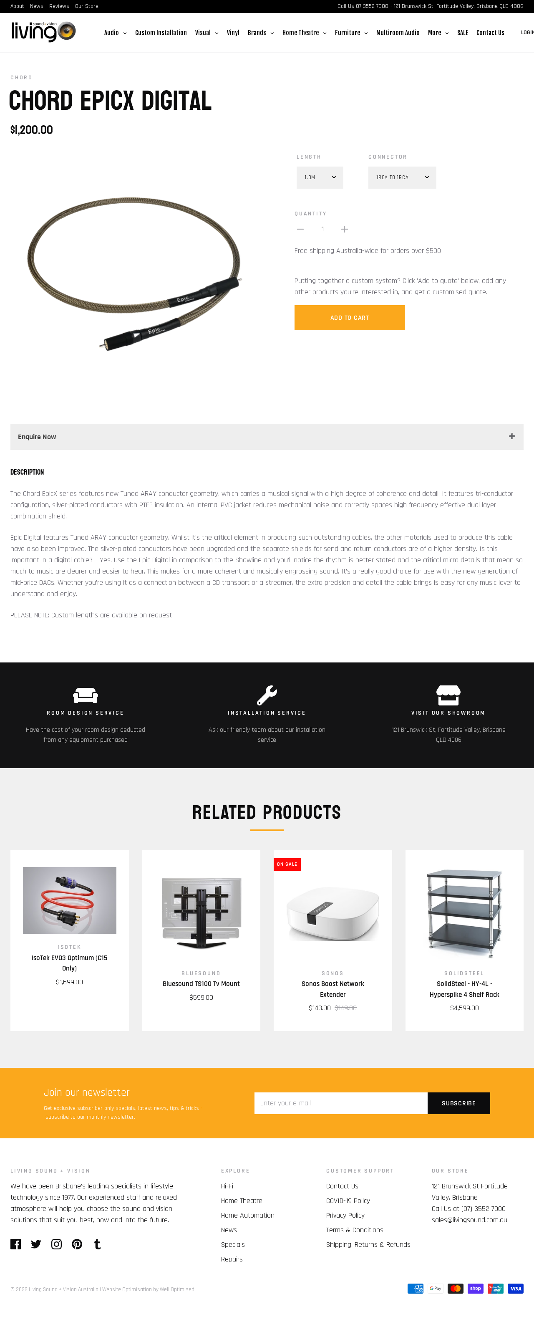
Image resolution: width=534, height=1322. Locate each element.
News (36, 6)
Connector (388, 157)
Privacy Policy (345, 1215)
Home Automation (248, 1215)
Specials (233, 1244)
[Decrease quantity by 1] (300, 229)
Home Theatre (241, 1201)
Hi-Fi (227, 1186)
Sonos (333, 973)
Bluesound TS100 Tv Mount (201, 983)
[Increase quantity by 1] (344, 229)
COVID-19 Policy (348, 1201)
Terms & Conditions (354, 1230)
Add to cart (349, 317)
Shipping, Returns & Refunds (368, 1244)
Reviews (59, 6)
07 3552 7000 (372, 6)
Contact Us (342, 1186)
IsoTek (70, 947)
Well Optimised (177, 1289)
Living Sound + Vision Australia (63, 1289)
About (17, 6)
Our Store (86, 6)
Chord (21, 77)
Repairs (232, 1259)
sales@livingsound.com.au (469, 1220)
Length (309, 157)
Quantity (311, 213)
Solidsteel (464, 973)
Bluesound (201, 973)
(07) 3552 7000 (483, 1208)
